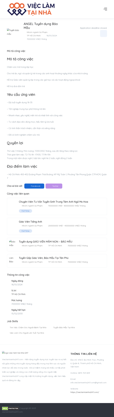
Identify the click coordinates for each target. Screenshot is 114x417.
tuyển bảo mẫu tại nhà (64, 327)
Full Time (25, 211)
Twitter (55, 186)
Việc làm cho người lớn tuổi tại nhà (27, 333)
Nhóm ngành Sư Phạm (37, 32)
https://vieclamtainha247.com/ (84, 392)
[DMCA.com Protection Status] (10, 408)
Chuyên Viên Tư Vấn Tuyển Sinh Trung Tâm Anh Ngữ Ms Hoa (53, 201)
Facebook (35, 186)
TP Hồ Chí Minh (34, 35)
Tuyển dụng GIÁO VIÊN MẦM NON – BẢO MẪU (45, 241)
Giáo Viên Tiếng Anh (30, 221)
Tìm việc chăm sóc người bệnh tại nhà (28, 327)
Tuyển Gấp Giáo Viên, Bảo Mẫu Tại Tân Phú (43, 258)
